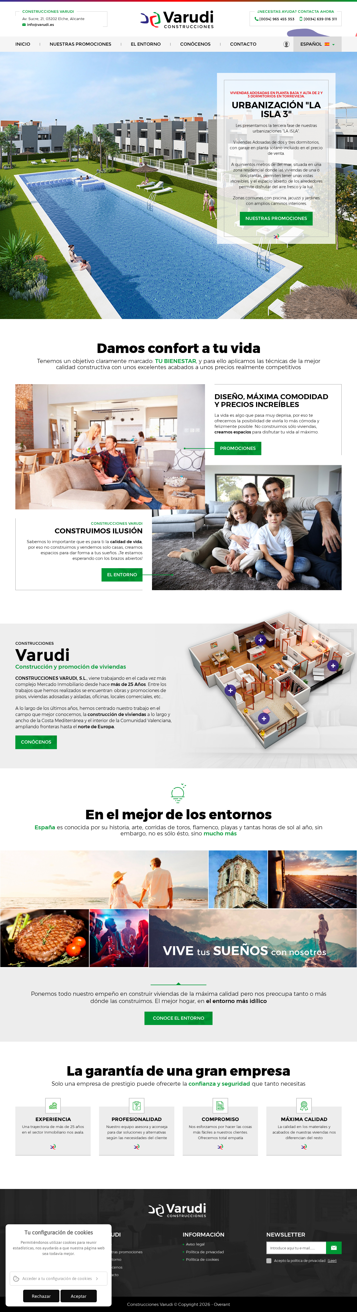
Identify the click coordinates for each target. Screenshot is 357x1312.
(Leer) (332, 1261)
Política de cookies (202, 1259)
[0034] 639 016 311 (320, 19)
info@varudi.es (40, 24)
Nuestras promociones (80, 44)
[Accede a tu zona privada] (286, 44)
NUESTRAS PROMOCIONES (276, 218)
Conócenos (195, 44)
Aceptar (78, 1296)
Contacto (243, 44)
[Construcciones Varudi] (178, 19)
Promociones (238, 448)
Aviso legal (195, 1244)
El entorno (146, 44)
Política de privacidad (205, 1252)
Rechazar (41, 1296)
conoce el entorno (178, 1018)
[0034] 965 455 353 (277, 19)
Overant (222, 1304)
